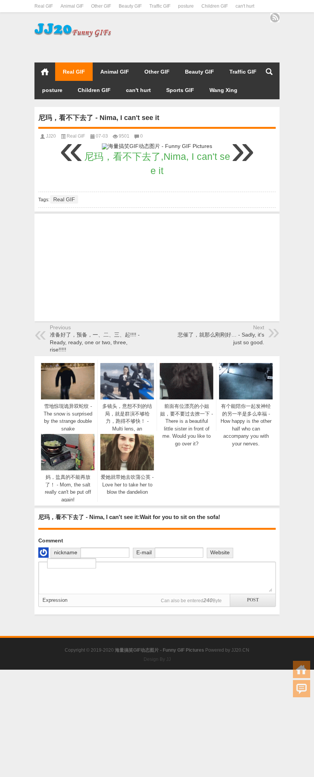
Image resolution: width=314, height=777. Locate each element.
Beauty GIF (130, 6)
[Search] (269, 71)
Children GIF (214, 6)
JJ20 (51, 136)
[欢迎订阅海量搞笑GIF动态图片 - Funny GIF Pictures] (275, 17)
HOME (44, 71)
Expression (55, 600)
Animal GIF (72, 6)
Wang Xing (223, 90)
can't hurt (245, 6)
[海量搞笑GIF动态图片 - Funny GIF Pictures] (72, 25)
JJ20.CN (240, 650)
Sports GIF (180, 90)
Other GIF (101, 6)
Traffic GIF (159, 6)
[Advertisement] (190, 48)
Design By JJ (157, 659)
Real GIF (43, 6)
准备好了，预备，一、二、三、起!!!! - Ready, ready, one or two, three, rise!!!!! (95, 342)
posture (186, 6)
